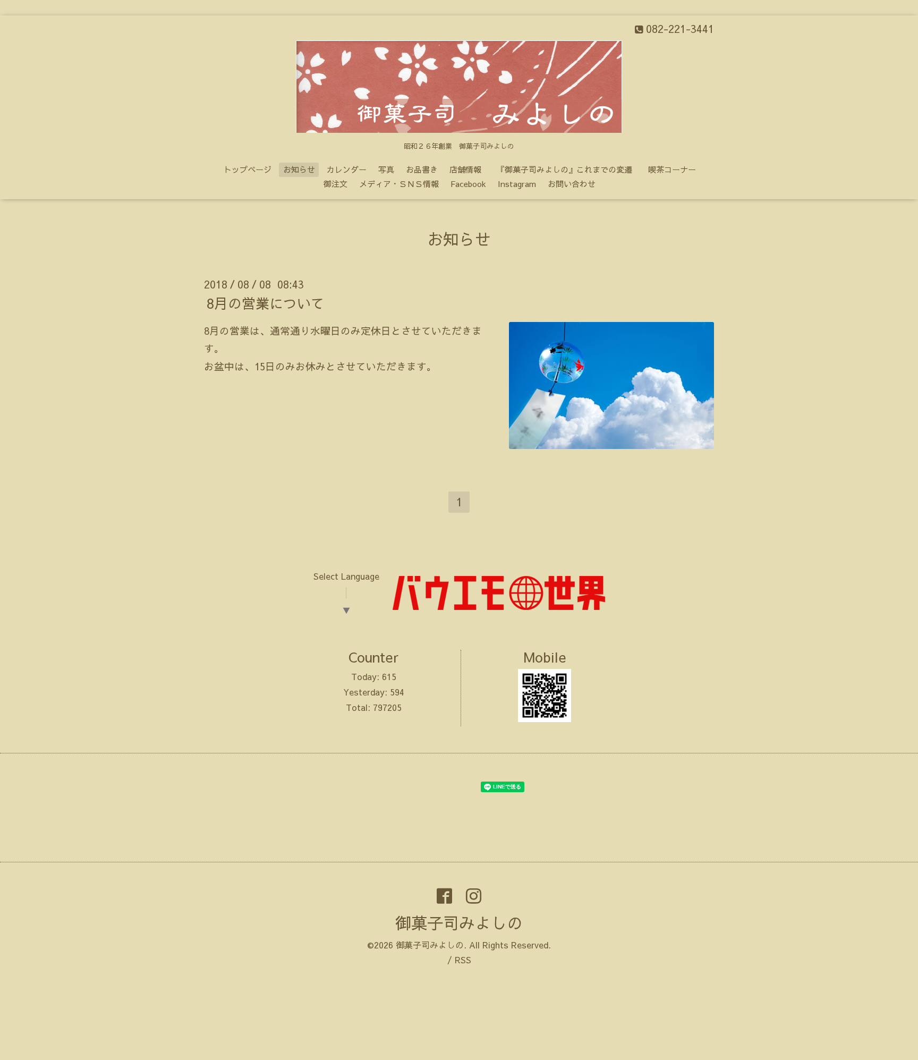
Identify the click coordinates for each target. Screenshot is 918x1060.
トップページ (247, 169)
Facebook (468, 183)
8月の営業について (266, 302)
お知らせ (299, 169)
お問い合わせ (572, 183)
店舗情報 (465, 169)
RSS (463, 959)
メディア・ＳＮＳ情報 (399, 183)
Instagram (517, 183)
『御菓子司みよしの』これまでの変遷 (568, 169)
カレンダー (347, 169)
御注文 (335, 183)
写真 (386, 169)
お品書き (422, 169)
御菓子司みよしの (459, 923)
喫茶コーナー (672, 169)
